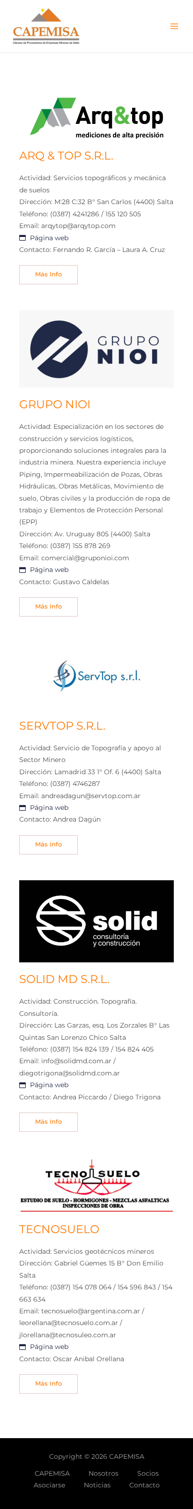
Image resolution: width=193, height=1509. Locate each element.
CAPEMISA (52, 1473)
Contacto (144, 1485)
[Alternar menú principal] (174, 26)
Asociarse (49, 1485)
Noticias (97, 1485)
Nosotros (104, 1473)
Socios (148, 1473)
